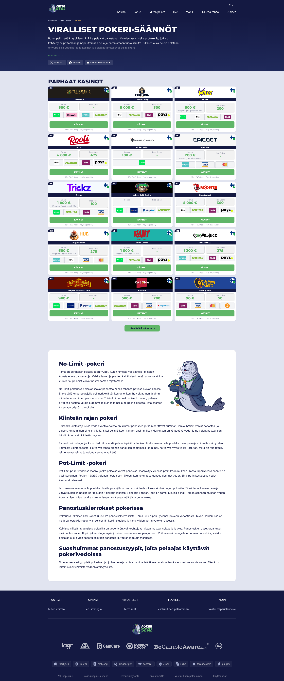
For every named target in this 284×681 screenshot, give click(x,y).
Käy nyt (78, 124)
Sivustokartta (157, 676)
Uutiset (231, 12)
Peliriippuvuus (65, 676)
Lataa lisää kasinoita (140, 328)
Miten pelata (157, 12)
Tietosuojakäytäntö (129, 676)
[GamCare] (108, 646)
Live (175, 12)
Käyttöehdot (220, 676)
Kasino (121, 12)
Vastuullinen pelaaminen (173, 609)
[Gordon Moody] (137, 646)
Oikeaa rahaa (210, 12)
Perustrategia (93, 609)
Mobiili (190, 12)
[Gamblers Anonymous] (85, 646)
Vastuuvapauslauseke (222, 609)
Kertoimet (130, 609)
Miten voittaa (56, 609)
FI (230, 5)
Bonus (138, 12)
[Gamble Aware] (181, 646)
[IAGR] (67, 646)
